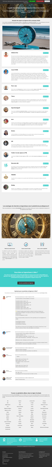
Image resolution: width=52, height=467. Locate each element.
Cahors (8, 419)
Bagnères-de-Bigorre (7, 408)
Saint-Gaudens (44, 414)
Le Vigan (32, 402)
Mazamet (32, 410)
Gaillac (20, 419)
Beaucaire (7, 414)
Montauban (32, 419)
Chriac (20, 404)
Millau (32, 414)
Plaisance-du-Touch (44, 404)
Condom (20, 410)
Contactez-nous (4, 463)
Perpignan (44, 402)
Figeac (20, 414)
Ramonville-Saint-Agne (44, 408)
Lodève (32, 406)
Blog (3, 462)
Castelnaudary (7, 427)
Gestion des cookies (5, 461)
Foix (20, 417)
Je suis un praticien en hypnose (26, 283)
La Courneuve (20, 425)
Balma (8, 412)
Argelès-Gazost (7, 404)
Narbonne (32, 425)
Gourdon (20, 421)
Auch (8, 406)
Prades (44, 406)
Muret (32, 423)
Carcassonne (8, 423)
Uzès (44, 425)
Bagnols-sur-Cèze (8, 410)
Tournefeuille (44, 423)
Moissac (32, 417)
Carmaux (7, 425)
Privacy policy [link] (26, 2)
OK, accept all (32, 1)
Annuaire (3, 454)
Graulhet (20, 423)
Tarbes (44, 419)
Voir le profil (46, 86)
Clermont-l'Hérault (20, 406)
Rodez (44, 410)
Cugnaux (19, 412)
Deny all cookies (40, 1)
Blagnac (7, 417)
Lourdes (32, 408)
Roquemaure (44, 412)
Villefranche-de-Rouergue (44, 427)
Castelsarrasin (7, 429)
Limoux (32, 404)
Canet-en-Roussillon (7, 421)
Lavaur (20, 427)
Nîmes (32, 427)
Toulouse (44, 421)
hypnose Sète (21, 458)
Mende (32, 412)
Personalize (47, 1)
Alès (7, 402)
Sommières (44, 417)
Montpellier (32, 421)
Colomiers (20, 408)
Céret (20, 402)
